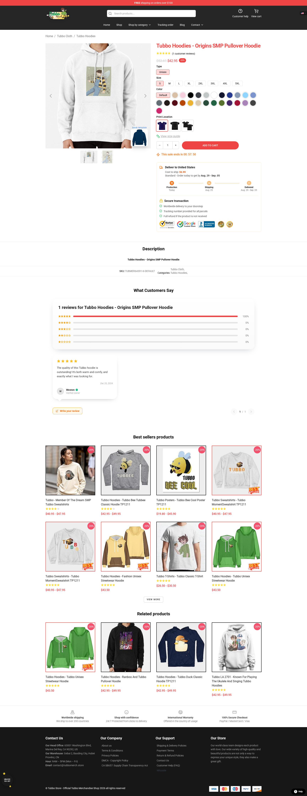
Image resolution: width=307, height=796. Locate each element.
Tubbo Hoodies (85, 36)
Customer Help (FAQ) (168, 765)
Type (159, 66)
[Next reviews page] (251, 411)
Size (158, 77)
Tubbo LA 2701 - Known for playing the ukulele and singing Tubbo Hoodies (234, 681)
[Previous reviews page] (234, 411)
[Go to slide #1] (88, 157)
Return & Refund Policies (170, 755)
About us (107, 745)
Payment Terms (165, 750)
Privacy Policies (110, 755)
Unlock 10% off (7, 780)
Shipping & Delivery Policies (171, 745)
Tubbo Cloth (64, 36)
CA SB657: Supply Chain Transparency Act (125, 765)
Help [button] (300, 791)
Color (159, 89)
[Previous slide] (51, 96)
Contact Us (163, 760)
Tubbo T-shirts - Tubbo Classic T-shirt (179, 576)
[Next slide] (145, 96)
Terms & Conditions (112, 750)
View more (153, 599)
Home (49, 36)
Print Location (164, 116)
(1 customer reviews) (183, 53)
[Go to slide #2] (107, 157)
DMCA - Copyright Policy (115, 760)
